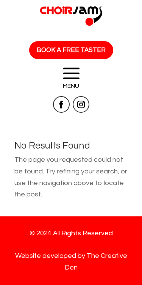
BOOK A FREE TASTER (71, 50)
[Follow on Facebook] (61, 104)
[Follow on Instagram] (81, 104)
